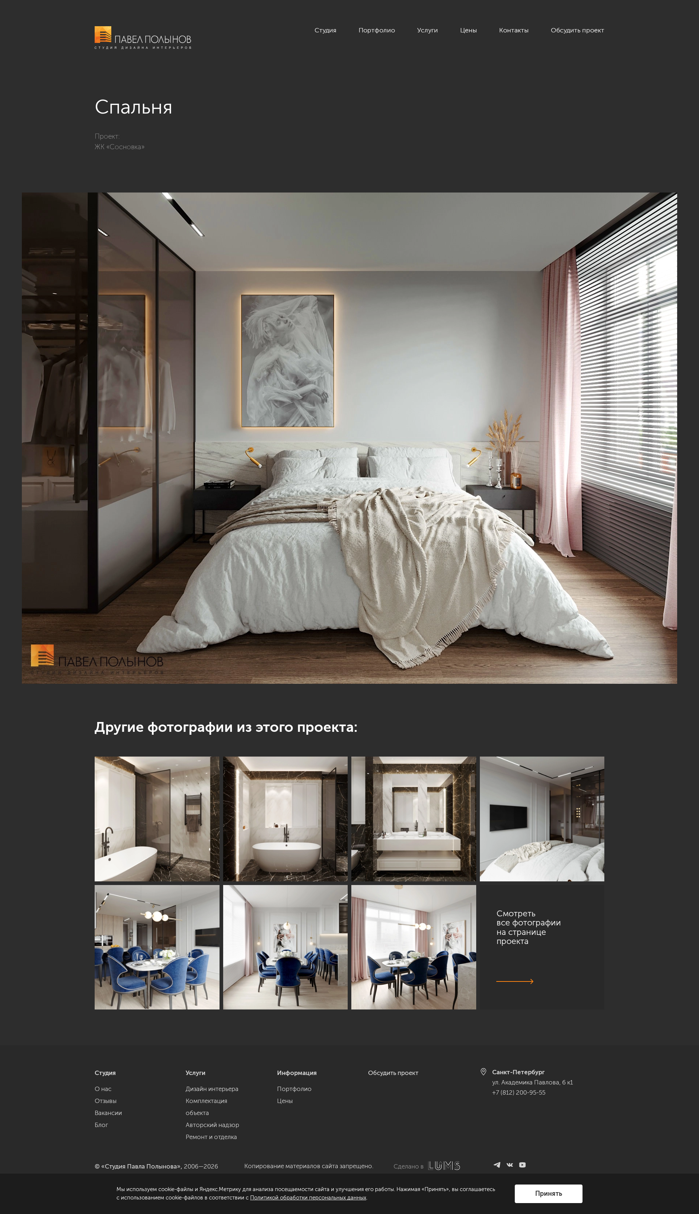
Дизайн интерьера (212, 1088)
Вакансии (108, 1112)
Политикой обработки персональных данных (308, 1197)
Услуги (427, 30)
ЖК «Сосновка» (120, 147)
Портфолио (377, 30)
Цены (468, 30)
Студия (325, 30)
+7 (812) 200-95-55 (518, 1092)
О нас (103, 1088)
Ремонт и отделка (211, 1136)
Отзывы (105, 1100)
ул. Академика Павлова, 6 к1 (532, 1082)
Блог (101, 1124)
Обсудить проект (577, 30)
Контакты (514, 30)
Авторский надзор (212, 1124)
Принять (548, 1194)
